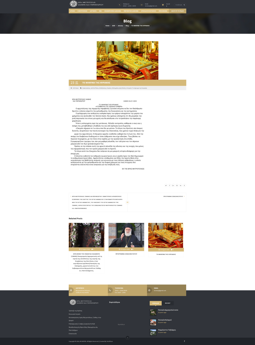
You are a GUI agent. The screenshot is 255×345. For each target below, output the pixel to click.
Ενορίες (109, 88)
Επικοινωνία (73, 334)
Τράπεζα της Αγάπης (75, 311)
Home (107, 26)
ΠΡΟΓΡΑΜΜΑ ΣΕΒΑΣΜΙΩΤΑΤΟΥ (126, 254)
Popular (155, 303)
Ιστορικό (129, 88)
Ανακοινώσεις (86, 88)
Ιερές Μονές (122, 88)
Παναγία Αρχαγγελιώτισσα (168, 310)
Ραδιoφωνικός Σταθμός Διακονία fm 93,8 (82, 324)
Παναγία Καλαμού (165, 320)
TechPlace (110, 341)
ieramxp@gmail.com (151, 6)
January (120, 26)
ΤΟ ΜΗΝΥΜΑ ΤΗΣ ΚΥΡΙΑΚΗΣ (166, 254)
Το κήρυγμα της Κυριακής (139, 88)
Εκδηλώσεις (102, 88)
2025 (113, 26)
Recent (167, 303)
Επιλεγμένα (115, 88)
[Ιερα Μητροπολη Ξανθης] (86, 3)
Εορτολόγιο (121, 324)
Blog (127, 26)
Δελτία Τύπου (95, 88)
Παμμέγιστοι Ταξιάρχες (167, 330)
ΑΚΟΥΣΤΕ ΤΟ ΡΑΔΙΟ (177, 11)
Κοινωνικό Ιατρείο (74, 314)
